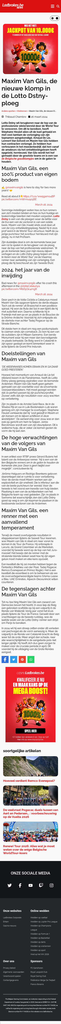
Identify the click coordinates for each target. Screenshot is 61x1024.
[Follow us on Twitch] (41, 886)
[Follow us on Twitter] (9, 886)
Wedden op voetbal (38, 917)
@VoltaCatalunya (30, 286)
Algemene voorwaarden (13, 972)
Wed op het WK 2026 (39, 954)
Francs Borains (37, 984)
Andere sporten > (9, 111)
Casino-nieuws (9, 926)
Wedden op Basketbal (40, 938)
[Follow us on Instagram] (51, 886)
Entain (6, 921)
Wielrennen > (23, 111)
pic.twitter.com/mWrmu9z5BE (19, 199)
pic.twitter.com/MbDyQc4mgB (19, 289)
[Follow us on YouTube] (30, 886)
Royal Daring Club (38, 976)
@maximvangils (14, 187)
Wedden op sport (38, 950)
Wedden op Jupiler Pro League (43, 921)
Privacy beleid (9, 968)
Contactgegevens (11, 980)
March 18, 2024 (43, 204)
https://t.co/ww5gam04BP (39, 196)
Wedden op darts (38, 942)
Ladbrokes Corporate (12, 917)
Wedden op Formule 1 (40, 934)
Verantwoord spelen (12, 976)
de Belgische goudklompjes (18, 158)
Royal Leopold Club (38, 972)
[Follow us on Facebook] (20, 886)
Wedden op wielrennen (40, 946)
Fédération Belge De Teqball (42, 980)
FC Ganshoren (36, 968)
